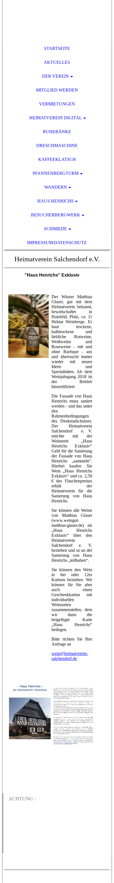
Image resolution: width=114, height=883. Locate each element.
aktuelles (57, 62)
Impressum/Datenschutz (57, 242)
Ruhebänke (57, 131)
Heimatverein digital (55, 117)
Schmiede (55, 228)
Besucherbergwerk (55, 214)
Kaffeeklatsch (57, 159)
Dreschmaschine (57, 145)
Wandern (55, 187)
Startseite (57, 48)
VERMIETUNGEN (57, 104)
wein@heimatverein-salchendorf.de (69, 656)
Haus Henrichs (55, 201)
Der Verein (55, 76)
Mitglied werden (57, 90)
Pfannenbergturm (56, 173)
